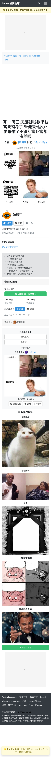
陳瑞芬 (22, 142)
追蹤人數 (8, 303)
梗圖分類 (17, 56)
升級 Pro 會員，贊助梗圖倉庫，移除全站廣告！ (27, 10)
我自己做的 (40, 142)
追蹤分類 (27, 56)
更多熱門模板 (25, 412)
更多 (7, 60)
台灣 (24, 701)
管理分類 (36, 56)
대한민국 (12, 705)
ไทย (31, 705)
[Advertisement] (25, 90)
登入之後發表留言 (10, 247)
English (43, 697)
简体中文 (34, 697)
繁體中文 (23, 697)
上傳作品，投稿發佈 (26, 293)
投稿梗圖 (30, 303)
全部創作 (8, 56)
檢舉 (42, 202)
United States (35, 701)
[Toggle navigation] (45, 3)
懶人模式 (25, 336)
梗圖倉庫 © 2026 (8, 712)
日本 (4, 705)
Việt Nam (23, 705)
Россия (38, 705)
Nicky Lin (32, 352)
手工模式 (25, 342)
